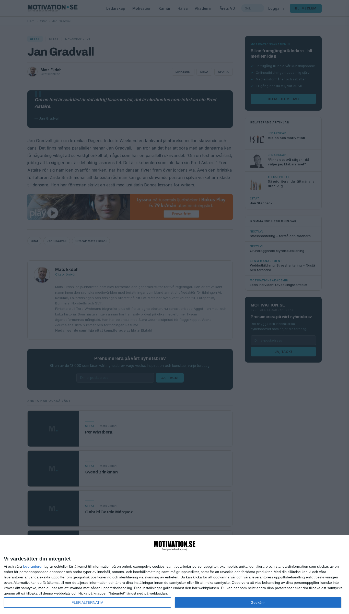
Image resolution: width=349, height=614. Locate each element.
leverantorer (33, 566)
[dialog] (174, 574)
